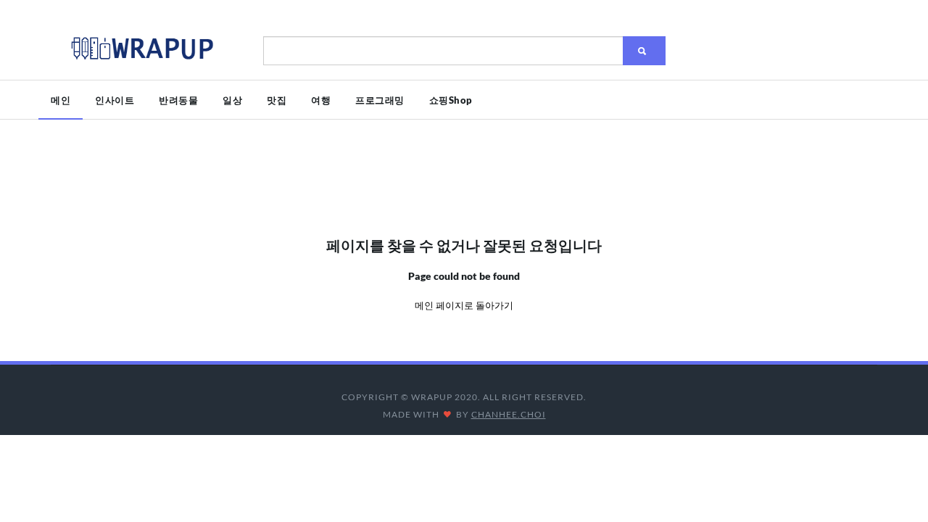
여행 (321, 100)
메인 (60, 100)
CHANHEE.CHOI (508, 414)
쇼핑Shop (451, 100)
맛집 (276, 100)
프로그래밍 (380, 100)
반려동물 (178, 100)
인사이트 (114, 100)
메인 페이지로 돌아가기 (464, 305)
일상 (232, 100)
